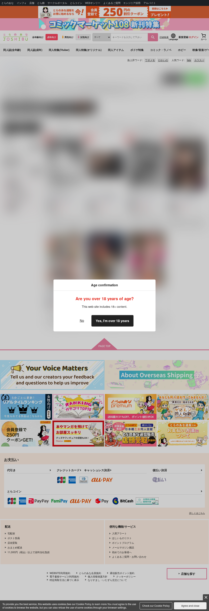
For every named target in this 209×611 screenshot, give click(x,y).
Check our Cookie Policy (156, 605)
